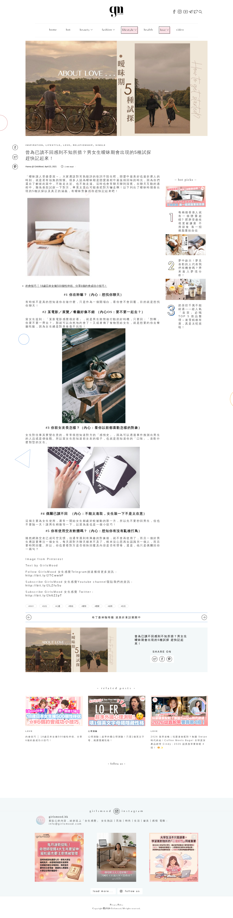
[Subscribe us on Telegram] (191, 11)
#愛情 (84, 606)
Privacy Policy (116, 905)
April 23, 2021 (51, 166)
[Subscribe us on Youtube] (185, 11)
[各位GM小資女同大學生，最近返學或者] (173, 857)
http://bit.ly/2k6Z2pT (43, 595)
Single (101, 145)
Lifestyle (128, 30)
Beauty (85, 30)
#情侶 (70, 606)
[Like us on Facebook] (174, 11)
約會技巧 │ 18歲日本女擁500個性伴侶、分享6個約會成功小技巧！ (66, 286)
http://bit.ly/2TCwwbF (44, 575)
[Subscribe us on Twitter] (196, 11)
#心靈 (57, 606)
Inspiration (34, 145)
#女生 (44, 606)
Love (163, 30)
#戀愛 (97, 606)
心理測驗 (93, 731)
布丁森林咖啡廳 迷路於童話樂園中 (116, 617)
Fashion (107, 30)
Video (180, 30)
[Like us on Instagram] (179, 11)
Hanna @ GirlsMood (34, 166)
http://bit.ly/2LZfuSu (43, 585)
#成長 (110, 606)
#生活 (123, 606)
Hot (68, 30)
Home (53, 30)
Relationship (83, 145)
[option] (54, 719)
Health (148, 30)
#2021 (31, 606)
